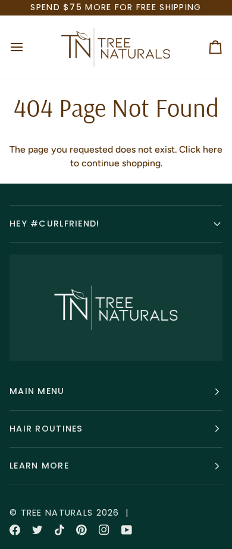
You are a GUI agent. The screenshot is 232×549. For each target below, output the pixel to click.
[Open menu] (27, 47)
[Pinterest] (81, 530)
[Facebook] (15, 530)
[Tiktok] (59, 530)
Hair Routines (46, 429)
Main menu (37, 391)
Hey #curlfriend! (55, 223)
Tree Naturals (57, 513)
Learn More (39, 466)
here (212, 149)
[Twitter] (37, 530)
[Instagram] (104, 530)
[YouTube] (126, 530)
